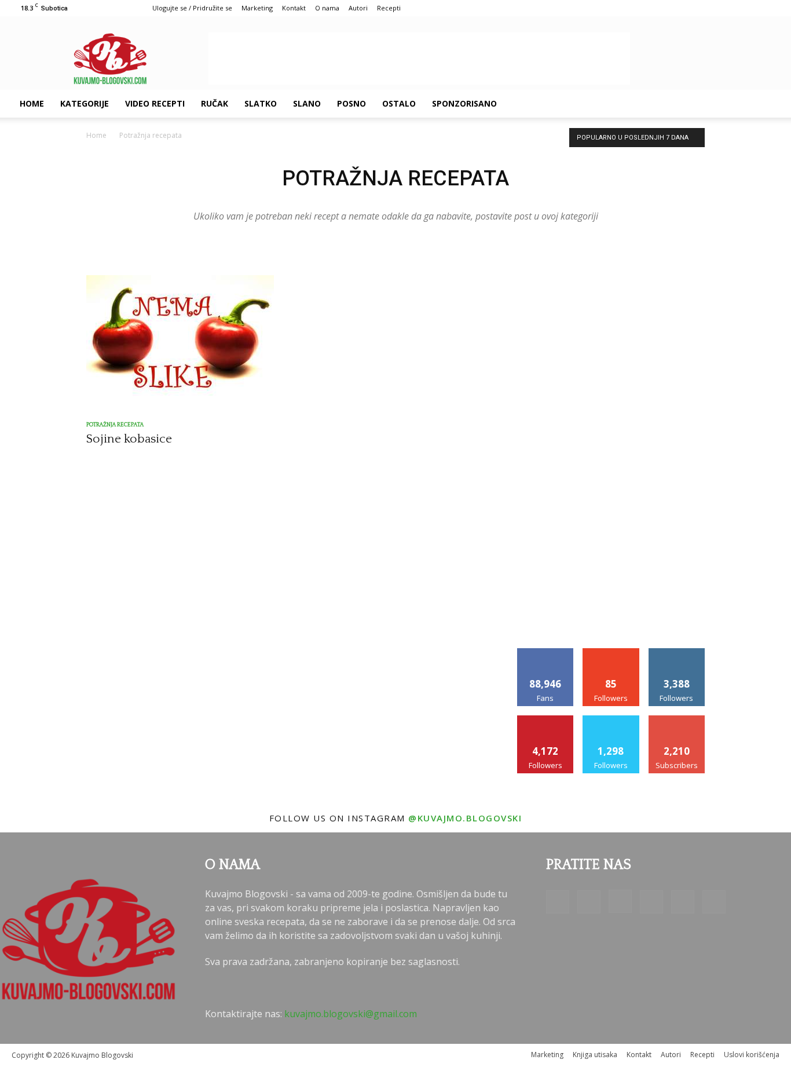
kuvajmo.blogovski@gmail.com (350, 1013)
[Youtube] (740, 104)
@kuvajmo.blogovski (465, 818)
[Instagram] (681, 104)
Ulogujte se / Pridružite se (192, 7)
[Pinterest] (700, 104)
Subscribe (677, 719)
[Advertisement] (419, 58)
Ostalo (399, 103)
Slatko (260, 103)
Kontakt (294, 7)
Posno (351, 103)
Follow (611, 652)
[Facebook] (641, 104)
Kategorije (84, 103)
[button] (765, 104)
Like (545, 652)
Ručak (214, 103)
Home (32, 103)
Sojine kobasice (129, 438)
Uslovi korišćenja (751, 1054)
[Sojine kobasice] (180, 343)
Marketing (257, 7)
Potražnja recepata (115, 425)
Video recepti (155, 103)
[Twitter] (720, 104)
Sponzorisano (464, 103)
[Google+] (661, 104)
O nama (327, 7)
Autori (358, 7)
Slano (307, 103)
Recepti (389, 7)
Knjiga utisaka (595, 1054)
